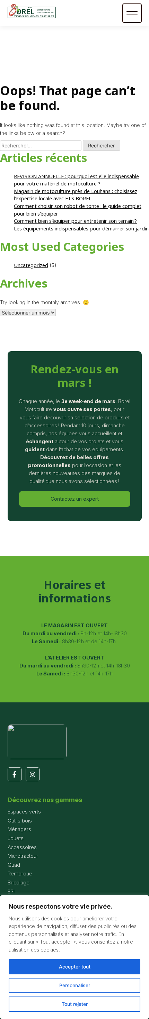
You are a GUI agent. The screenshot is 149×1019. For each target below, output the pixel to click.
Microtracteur (23, 856)
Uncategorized (31, 265)
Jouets (16, 838)
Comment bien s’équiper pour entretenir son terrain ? (75, 221)
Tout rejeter (75, 1004)
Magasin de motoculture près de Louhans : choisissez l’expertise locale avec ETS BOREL (75, 195)
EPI (11, 891)
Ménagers (19, 829)
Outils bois (20, 821)
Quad (14, 865)
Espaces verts (24, 812)
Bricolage (18, 882)
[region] (74, 957)
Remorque (20, 873)
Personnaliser (74, 985)
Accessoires (22, 847)
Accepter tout (74, 967)
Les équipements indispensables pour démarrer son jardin (81, 228)
